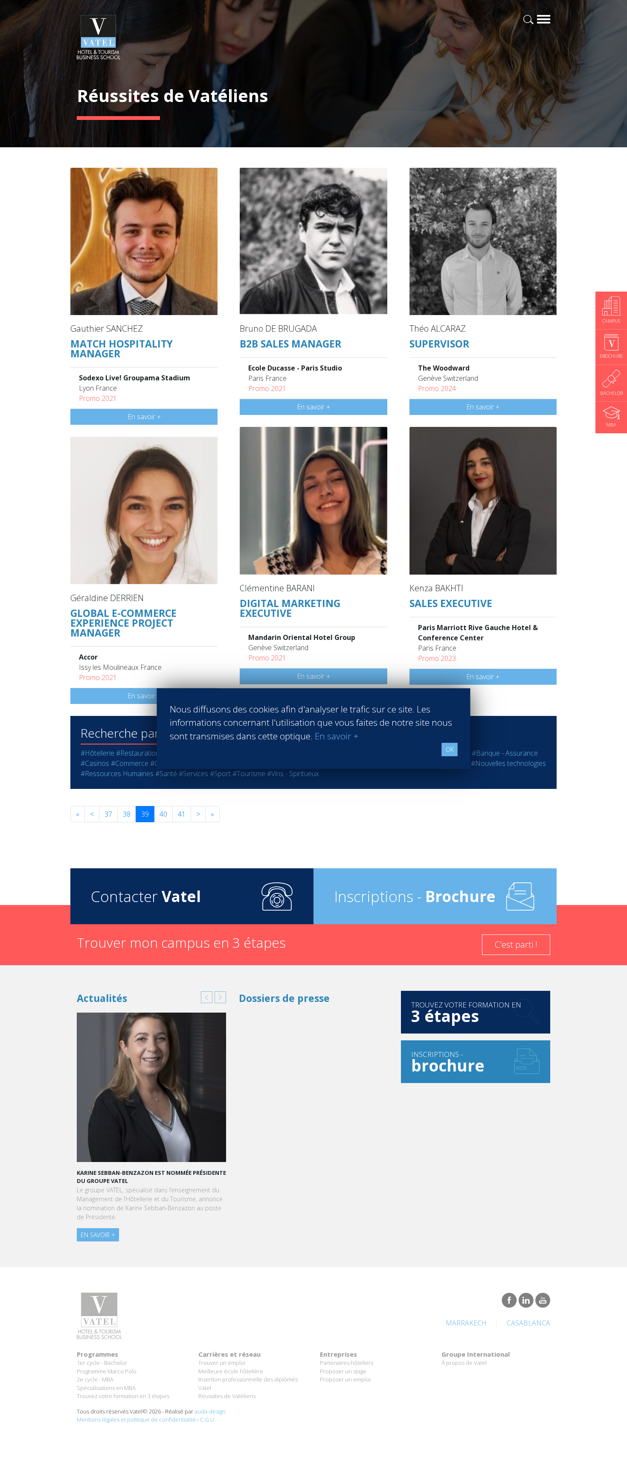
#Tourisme (248, 773)
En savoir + (144, 416)
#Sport (220, 773)
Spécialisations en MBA (106, 1388)
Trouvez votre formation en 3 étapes (123, 1396)
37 (108, 814)
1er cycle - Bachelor (102, 1362)
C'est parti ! (516, 944)
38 (127, 814)
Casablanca (528, 1323)
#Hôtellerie (97, 753)
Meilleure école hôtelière (230, 1371)
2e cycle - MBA (95, 1379)
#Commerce (129, 763)
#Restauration (138, 753)
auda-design (210, 1411)
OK (450, 749)
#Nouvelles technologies (508, 763)
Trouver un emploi (221, 1362)
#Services (193, 773)
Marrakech (466, 1323)
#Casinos (95, 763)
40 (163, 814)
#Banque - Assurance (505, 753)
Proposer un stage (343, 1371)
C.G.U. (207, 1419)
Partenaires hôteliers (346, 1362)
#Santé (166, 773)
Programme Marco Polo (106, 1371)
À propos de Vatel (464, 1362)
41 (182, 814)
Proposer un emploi (345, 1379)
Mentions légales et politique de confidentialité (136, 1419)
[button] (206, 997)
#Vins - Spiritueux (293, 773)
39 (145, 814)
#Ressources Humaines (117, 773)
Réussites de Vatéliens (226, 1396)
